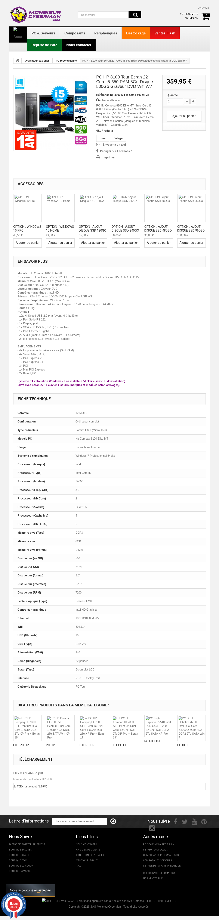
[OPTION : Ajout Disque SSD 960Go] (191, 208)
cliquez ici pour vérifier (161, 901)
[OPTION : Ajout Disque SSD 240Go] (126, 208)
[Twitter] (185, 821)
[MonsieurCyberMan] (40, 12)
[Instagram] (152, 827)
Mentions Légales (87, 860)
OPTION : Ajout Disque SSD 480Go (158, 228)
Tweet (102, 138)
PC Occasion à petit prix (158, 844)
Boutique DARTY (19, 855)
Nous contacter (86, 844)
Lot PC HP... (21, 745)
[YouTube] (194, 821)
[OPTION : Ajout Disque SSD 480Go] (158, 208)
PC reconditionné (66, 60)
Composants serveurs (157, 860)
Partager (118, 138)
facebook (15, 844)
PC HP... (51, 745)
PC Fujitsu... (153, 741)
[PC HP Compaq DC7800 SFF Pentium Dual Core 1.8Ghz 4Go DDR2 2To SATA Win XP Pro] (60, 728)
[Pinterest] (204, 821)
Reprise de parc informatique (162, 865)
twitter (27, 844)
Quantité (172, 95)
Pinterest (39, 844)
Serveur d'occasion (155, 849)
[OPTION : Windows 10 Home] (60, 208)
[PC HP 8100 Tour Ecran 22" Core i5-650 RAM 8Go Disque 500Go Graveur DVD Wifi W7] (52, 113)
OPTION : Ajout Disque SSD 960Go (191, 228)
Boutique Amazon (20, 871)
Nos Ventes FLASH (154, 878)
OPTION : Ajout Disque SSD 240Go (125, 228)
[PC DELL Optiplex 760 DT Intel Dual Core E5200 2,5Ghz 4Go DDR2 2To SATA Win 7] (191, 728)
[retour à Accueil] (17, 60)
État (98, 100)
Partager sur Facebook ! (116, 151)
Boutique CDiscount (22, 865)
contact (203, 8)
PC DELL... (184, 745)
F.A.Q (78, 865)
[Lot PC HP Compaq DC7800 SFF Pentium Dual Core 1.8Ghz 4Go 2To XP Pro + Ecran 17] (93, 728)
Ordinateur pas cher (37, 60)
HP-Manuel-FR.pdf (28, 773)
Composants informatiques (161, 855)
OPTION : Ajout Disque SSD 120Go (92, 228)
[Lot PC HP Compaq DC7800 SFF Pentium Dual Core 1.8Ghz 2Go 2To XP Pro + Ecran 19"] (27, 728)
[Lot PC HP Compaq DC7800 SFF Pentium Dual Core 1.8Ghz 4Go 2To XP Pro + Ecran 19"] (126, 728)
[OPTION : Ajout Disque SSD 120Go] (93, 208)
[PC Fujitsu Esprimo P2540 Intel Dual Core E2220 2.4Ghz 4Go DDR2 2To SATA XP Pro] (158, 726)
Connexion (191, 18)
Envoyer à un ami (114, 144)
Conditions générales (90, 855)
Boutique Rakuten (20, 849)
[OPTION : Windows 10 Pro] (27, 208)
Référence (102, 94)
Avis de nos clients (88, 849)
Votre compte (189, 14)
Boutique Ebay (18, 860)
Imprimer (109, 157)
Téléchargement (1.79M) (31, 786)
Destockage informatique (159, 873)
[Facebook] (175, 821)
